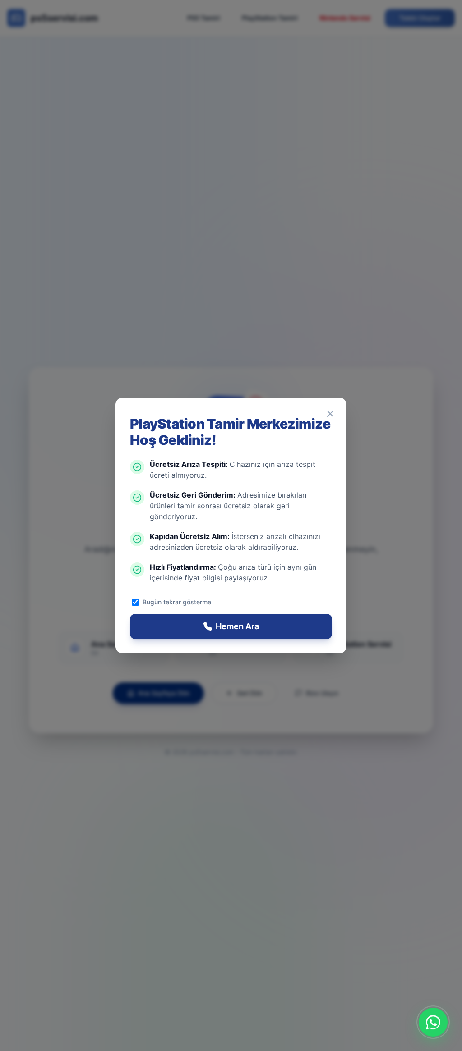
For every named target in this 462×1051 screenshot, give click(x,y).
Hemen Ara (237, 626)
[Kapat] (330, 414)
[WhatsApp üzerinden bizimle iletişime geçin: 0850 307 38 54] (433, 1022)
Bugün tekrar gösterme (177, 602)
